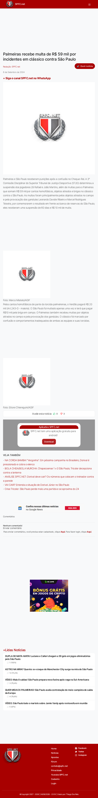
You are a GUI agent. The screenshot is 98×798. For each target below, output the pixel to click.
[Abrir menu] (89, 4)
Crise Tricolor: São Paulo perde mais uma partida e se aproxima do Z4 (42, 488)
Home (54, 748)
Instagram (82, 755)
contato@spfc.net (59, 766)
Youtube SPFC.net (59, 774)
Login (53, 783)
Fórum (54, 761)
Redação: (11, 66)
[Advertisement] (49, 28)
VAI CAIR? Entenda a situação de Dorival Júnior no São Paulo (37, 484)
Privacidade (56, 770)
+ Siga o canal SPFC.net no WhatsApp (27, 78)
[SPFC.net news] (49, 508)
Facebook (82, 748)
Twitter (81, 751)
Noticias (55, 753)
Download (49, 441)
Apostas (55, 757)
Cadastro (55, 779)
